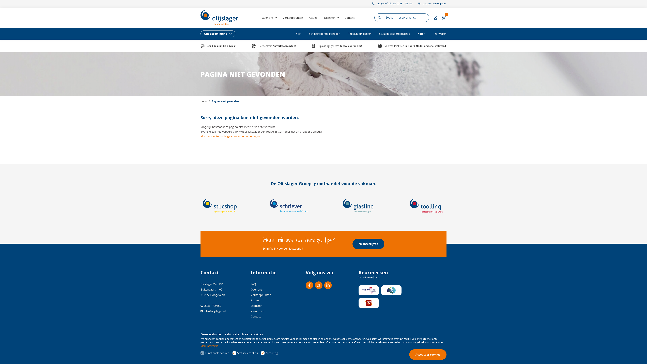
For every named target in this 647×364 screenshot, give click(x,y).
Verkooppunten (293, 18)
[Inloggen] (436, 18)
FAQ (253, 284)
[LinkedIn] (328, 285)
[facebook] (309, 285)
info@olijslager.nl (215, 311)
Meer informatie (209, 345)
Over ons (267, 18)
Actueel (313, 18)
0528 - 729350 (212, 306)
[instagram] (318, 285)
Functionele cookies (217, 353)
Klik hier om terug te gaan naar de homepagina (230, 136)
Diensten (329, 18)
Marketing (272, 353)
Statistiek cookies (247, 353)
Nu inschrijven (368, 244)
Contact (350, 18)
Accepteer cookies (427, 354)
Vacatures (257, 311)
